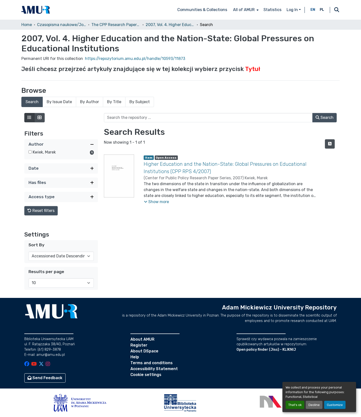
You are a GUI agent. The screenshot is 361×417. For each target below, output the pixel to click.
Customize (335, 405)
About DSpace (144, 351)
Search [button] (326, 117)
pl (322, 10)
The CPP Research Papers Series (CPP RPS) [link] (115, 24)
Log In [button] (293, 9)
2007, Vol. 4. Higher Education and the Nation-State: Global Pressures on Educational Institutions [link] (170, 24)
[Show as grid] (39, 117)
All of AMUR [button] (244, 9)
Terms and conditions (151, 363)
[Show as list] (29, 117)
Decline (314, 405)
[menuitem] (245, 10)
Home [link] (26, 24)
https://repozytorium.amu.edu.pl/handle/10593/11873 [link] (135, 58)
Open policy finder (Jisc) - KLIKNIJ (266, 350)
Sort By (36, 244)
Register (138, 345)
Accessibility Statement (154, 368)
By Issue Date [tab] (59, 101)
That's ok (295, 405)
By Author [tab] (89, 101)
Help (134, 357)
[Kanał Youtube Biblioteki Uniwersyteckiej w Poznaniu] (34, 364)
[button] (35, 10)
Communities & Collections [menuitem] (202, 9)
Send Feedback (46, 377)
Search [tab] (32, 101)
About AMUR (142, 339)
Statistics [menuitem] (272, 9)
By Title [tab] (114, 101)
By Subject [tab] (139, 101)
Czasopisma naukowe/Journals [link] (61, 24)
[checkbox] (30, 151)
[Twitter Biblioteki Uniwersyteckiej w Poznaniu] (41, 364)
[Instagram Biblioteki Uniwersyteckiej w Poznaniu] (48, 364)
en (312, 10)
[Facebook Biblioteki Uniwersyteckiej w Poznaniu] (26, 364)
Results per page (46, 271)
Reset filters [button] (43, 210)
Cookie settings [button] (145, 374)
